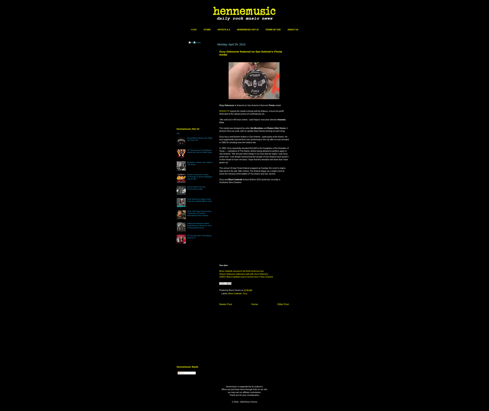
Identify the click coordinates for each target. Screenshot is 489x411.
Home (254, 304)
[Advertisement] (196, 67)
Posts (182, 373)
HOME (194, 30)
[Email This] (220, 283)
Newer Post (225, 304)
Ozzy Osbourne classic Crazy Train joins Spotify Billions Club (199, 200)
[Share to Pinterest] (230, 283)
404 (178, 133)
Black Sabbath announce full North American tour (241, 271)
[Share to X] (225, 283)
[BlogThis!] (223, 283)
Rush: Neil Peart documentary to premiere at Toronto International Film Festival (199, 213)
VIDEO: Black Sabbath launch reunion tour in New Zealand (246, 277)
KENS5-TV (224, 111)
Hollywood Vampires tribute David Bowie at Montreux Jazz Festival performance (199, 225)
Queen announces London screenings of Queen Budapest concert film (199, 177)
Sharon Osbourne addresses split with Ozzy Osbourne (243, 274)
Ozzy (245, 293)
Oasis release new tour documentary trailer (196, 188)
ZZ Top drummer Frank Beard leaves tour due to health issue (199, 151)
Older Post (283, 304)
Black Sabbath (235, 293)
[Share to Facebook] (227, 283)
